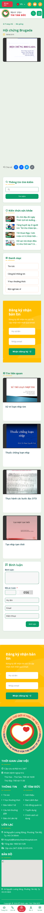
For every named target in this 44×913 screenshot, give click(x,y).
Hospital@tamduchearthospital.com (20, 839)
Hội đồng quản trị (33, 805)
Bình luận (32, 624)
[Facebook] (16, 167)
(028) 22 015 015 (25, 848)
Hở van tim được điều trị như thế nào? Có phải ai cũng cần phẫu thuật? (26, 243)
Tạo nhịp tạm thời (15, 544)
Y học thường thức (17, 281)
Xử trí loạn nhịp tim (15, 406)
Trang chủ (9, 24)
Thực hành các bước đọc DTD (21, 498)
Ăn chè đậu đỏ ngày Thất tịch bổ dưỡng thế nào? (25, 219)
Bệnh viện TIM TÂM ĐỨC (30, 903)
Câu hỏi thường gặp (10, 812)
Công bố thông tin (16, 274)
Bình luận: (9, 569)
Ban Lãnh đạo (31, 800)
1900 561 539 (20, 844)
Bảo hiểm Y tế (9, 805)
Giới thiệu (29, 795)
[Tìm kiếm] (33, 13)
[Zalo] (21, 167)
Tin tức (11, 266)
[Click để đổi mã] (25, 592)
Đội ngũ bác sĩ (14, 289)
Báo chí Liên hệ (10, 818)
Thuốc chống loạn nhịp (17, 452)
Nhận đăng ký (20, 351)
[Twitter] (27, 167)
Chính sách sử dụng (31, 817)
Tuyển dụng (30, 810)
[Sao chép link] (32, 167)
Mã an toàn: (11, 588)
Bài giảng (19, 24)
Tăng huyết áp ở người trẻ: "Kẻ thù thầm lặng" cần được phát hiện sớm (27, 227)
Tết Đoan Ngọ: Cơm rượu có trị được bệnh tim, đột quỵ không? (26, 235)
